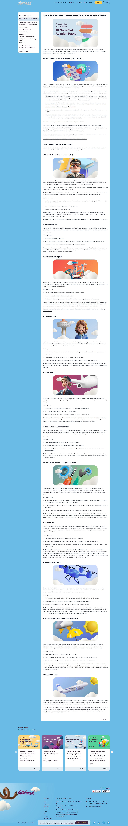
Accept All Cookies (81, 822)
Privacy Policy (21, 822)
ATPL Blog (71, 2)
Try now (98, 2)
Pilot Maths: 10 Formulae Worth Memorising (67, 809)
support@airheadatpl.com (95, 806)
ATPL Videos (79, 2)
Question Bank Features (60, 2)
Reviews (46, 816)
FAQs (85, 2)
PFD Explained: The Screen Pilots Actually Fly (67, 812)
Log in (106, 2)
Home (45, 801)
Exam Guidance (48, 818)
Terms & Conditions (30, 822)
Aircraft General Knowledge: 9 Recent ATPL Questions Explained (67, 815)
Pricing (90, 2)
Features (46, 804)
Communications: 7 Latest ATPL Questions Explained (66, 806)
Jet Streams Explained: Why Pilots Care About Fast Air (68, 802)
